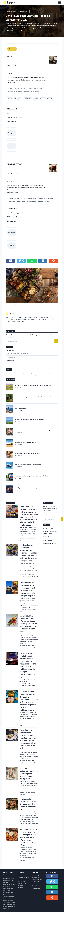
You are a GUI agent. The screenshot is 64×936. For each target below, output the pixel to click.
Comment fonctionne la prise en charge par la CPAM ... (31, 476)
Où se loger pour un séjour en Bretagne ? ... (27, 488)
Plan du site (35, 883)
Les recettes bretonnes (12, 363)
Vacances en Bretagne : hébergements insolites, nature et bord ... (34, 397)
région (35, 375)
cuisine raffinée (35, 373)
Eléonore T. (19, 30)
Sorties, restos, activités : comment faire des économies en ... (33, 385)
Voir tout (46, 28)
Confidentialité (36, 877)
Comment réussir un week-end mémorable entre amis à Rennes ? (9, 902)
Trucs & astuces (10, 360)
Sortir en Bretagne (11, 357)
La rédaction (35, 881)
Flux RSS (34, 886)
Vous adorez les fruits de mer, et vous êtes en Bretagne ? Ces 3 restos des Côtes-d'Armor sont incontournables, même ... (29, 837)
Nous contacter (36, 888)
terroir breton (14, 375)
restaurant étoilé (22, 375)
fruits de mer (9, 373)
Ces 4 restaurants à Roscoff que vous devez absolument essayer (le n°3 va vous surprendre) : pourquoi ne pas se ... (28, 589)
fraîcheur (50, 375)
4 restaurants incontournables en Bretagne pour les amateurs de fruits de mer (28, 804)
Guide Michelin (30, 375)
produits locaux (27, 373)
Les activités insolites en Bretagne (25, 442)
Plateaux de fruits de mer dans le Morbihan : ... (29, 453)
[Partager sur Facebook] (10, 261)
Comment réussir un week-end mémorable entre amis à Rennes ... (35, 431)
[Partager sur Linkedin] (43, 261)
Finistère (46, 375)
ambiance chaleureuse (17, 373)
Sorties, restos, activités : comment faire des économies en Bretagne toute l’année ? (8, 878)
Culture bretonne (11, 350)
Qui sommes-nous (37, 879)
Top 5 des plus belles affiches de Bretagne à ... (28, 464)
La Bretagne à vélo (20, 408)
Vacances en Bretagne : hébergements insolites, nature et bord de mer (9, 887)
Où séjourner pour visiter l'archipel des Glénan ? (29, 419)
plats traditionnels (44, 373)
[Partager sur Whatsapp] (32, 261)
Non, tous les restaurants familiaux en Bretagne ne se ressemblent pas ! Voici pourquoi (29, 773)
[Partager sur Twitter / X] (21, 261)
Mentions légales (36, 875)
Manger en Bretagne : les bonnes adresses (17, 11)
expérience (40, 375)
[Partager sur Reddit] (53, 261)
